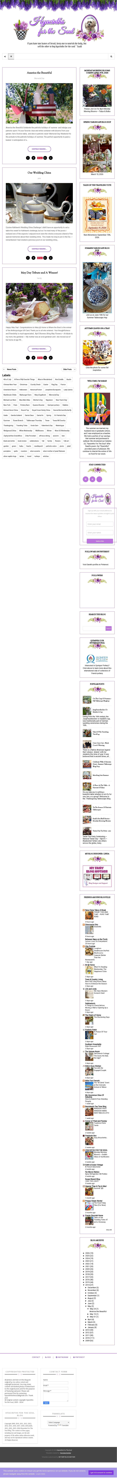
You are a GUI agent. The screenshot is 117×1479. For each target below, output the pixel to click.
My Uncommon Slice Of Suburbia (94, 1096)
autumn (56, 436)
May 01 (93, 1317)
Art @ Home (90, 965)
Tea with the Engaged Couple (100, 1069)
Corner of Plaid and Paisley (96, 1121)
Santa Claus (29, 415)
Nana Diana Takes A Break (95, 910)
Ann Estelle (59, 379)
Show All (109, 1230)
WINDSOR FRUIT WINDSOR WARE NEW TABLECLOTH (101, 1110)
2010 (87, 1338)
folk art (66, 441)
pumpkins (7, 451)
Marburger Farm (25, 395)
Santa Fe (40, 415)
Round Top (25, 410)
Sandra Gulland (16, 415)
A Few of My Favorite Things (24, 379)
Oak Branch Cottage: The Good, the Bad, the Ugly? (101, 1055)
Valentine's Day (47, 425)
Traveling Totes (21, 425)
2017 (87, 1277)
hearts (28, 446)
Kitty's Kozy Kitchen (93, 1066)
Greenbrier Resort (10, 390)
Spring (48, 415)
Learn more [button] (40, 1474)
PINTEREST (80, 1357)
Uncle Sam (34, 425)
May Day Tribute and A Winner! (39, 273)
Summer (7, 420)
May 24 (93, 1309)
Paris (15, 405)
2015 (87, 1282)
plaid (69, 446)
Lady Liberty (68, 390)
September (92, 1295)
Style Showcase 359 (93, 1046)
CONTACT (36, 1357)
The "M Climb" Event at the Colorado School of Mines (101, 1085)
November (92, 1290)
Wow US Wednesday (62, 431)
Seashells (97, 927)
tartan (22, 456)
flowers (57, 441)
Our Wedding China (39, 173)
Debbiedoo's (90, 1003)
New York (7, 405)
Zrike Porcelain (30, 436)
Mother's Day (38, 400)
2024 (87, 1258)
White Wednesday (25, 431)
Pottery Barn (25, 405)
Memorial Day (39, 78)
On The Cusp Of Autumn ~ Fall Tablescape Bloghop (102, 700)
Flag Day (54, 384)
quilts (16, 451)
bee (63, 436)
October (91, 1293)
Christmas (23, 384)
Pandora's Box (90, 1136)
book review (22, 441)
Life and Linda (90, 989)
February (91, 1325)
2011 (87, 1335)
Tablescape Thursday (34, 420)
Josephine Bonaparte (53, 390)
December (92, 1287)
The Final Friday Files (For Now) (100, 1204)
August (91, 1298)
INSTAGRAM (63, 1357)
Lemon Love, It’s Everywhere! (96, 941)
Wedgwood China (10, 431)
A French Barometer (93, 1167)
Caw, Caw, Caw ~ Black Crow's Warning (101, 744)
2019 (87, 1272)
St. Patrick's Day (60, 415)
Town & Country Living (94, 979)
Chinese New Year (10, 384)
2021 (87, 1266)
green (14, 446)
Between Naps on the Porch (96, 939)
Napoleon (49, 400)
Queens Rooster (38, 405)
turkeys (37, 456)
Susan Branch (18, 420)
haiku (21, 446)
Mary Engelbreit (40, 395)
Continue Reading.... (39, 149)
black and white (9, 441)
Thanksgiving (8, 425)
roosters (24, 451)
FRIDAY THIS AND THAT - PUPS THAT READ (101, 914)
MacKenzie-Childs (10, 395)
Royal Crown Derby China (41, 410)
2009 (87, 1341)
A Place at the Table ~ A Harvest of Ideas (101, 786)
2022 (87, 1264)
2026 (87, 1253)
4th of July (7, 379)
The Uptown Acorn (92, 1051)
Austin (69, 379)
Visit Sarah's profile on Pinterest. (96, 564)
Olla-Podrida (90, 946)
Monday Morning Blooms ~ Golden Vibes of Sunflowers (101, 1154)
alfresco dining (44, 436)
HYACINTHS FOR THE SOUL (96, 1150)
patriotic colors (51, 446)
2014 (87, 1285)
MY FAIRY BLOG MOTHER (67, 1457)
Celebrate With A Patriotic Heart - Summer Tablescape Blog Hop (102, 764)
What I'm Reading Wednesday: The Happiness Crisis (100, 969)
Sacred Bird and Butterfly (62, 410)
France (63, 384)
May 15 (93, 1314)
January (91, 1327)
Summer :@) (98, 1188)
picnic (62, 446)
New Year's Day (61, 400)
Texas (47, 420)
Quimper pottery (53, 405)
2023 (87, 1261)
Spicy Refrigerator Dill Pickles (96, 1174)
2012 (87, 1333)
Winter (49, 431)
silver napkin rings (10, 456)
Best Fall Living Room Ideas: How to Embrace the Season (96, 982)
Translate (65, 1425)
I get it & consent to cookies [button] (101, 1473)
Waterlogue (60, 425)
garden (6, 446)
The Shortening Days (102, 1017)
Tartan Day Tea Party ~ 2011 (102, 831)
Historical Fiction (36, 390)
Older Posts (67, 369)
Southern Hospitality (93, 1044)
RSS (49, 1357)
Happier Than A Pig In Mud (95, 1186)
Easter (46, 384)
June (90, 1303)
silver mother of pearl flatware (54, 451)
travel (29, 456)
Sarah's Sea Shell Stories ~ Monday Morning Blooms (102, 820)
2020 (87, 1269)
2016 (87, 1280)
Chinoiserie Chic (91, 925)
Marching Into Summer (101, 775)
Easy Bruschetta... (100, 1138)
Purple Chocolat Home (94, 1215)
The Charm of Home (93, 1015)
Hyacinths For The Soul (64, 1450)
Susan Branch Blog (92, 1179)
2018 (87, 1274)
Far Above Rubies (92, 1172)
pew (39, 178)
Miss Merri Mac (24, 400)
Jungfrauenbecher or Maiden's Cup (100, 711)
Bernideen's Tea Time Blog (95, 1106)
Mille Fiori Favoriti (92, 1081)
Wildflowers (39, 431)
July (89, 1301)
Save (40, 158)
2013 (87, 1330)
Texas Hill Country (59, 420)
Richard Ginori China (11, 410)
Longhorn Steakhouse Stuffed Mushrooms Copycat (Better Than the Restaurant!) (97, 954)
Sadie (6, 415)
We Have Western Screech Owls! (100, 992)
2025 (87, 1256)
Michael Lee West (10, 400)
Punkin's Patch (91, 1030)
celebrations (34, 441)
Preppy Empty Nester (93, 1201)
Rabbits (65, 405)
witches (46, 456)
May (90, 1306)
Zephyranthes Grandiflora (13, 436)
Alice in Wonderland (45, 379)
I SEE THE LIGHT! (92, 1181)
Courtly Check (35, 384)
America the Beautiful (39, 73)
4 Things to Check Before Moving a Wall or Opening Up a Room (96, 1007)
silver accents (35, 451)
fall (43, 441)
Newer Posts (11, 369)
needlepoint (38, 446)
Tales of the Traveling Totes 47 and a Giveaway (101, 1219)
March (90, 1322)
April (90, 1319)
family (39, 278)
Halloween (23, 390)
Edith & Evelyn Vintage (94, 1165)
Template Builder (65, 1453)
